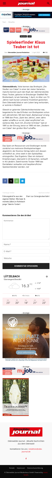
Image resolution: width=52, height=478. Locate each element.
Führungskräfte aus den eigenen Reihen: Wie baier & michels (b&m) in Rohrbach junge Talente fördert (14, 200)
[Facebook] (5, 180)
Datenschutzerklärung (35, 468)
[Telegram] (22, 180)
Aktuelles (11, 22)
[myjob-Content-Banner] (26, 138)
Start (4, 22)
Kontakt (12, 468)
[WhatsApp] (16, 180)
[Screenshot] (26, 15)
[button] (4, 3)
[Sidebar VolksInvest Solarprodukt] (26, 360)
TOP (29, 36)
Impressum (21, 468)
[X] (10, 180)
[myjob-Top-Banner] (26, 30)
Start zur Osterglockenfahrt (37, 196)
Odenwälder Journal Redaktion (18, 52)
